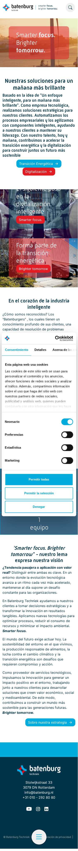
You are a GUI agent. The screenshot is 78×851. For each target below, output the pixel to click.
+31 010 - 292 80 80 (39, 797)
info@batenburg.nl (38, 792)
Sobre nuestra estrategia (47, 722)
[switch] (67, 434)
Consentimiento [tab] (16, 349)
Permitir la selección (39, 493)
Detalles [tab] (40, 349)
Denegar (39, 506)
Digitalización (36, 171)
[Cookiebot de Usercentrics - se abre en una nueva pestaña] (55, 338)
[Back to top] (69, 840)
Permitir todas (39, 479)
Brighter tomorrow (33, 269)
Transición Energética (36, 164)
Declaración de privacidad (55, 836)
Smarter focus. (30, 220)
